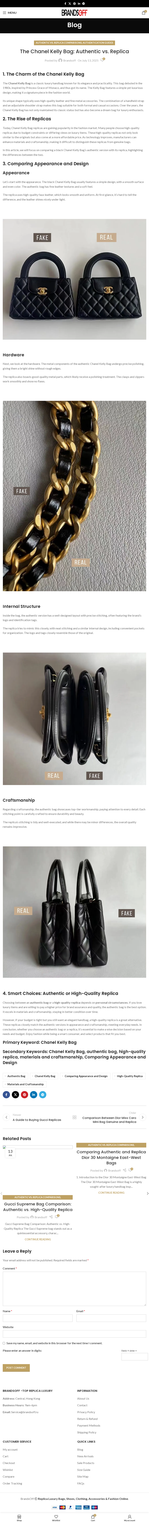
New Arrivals (85, 1456)
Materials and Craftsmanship (25, 1084)
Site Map (82, 1476)
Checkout (9, 1463)
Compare (8, 1476)
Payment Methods (88, 1425)
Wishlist (8, 1469)
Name (7, 1311)
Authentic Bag (16, 1076)
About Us (83, 1398)
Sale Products (85, 1463)
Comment (10, 1268)
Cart (5, 1456)
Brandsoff (69, 60)
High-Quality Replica (130, 1076)
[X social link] (69, 3)
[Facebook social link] (65, 3)
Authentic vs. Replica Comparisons (59, 42)
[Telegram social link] (83, 3)
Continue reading (38, 1239)
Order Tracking (12, 1483)
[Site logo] (74, 12)
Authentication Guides (98, 42)
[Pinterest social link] (74, 3)
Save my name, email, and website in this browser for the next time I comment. (54, 1343)
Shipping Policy (86, 1432)
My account (10, 1449)
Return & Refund (87, 1418)
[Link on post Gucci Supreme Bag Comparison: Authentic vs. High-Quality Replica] (38, 1171)
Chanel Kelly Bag (45, 1076)
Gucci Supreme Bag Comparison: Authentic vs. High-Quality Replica (38, 1206)
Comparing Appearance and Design (86, 1076)
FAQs (80, 1483)
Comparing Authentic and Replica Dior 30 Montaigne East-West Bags (111, 1157)
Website (8, 1327)
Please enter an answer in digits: (22, 1350)
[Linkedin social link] (79, 3)
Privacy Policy (86, 1412)
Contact (82, 1405)
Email (80, 1311)
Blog (80, 1449)
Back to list (74, 1117)
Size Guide (83, 1469)
